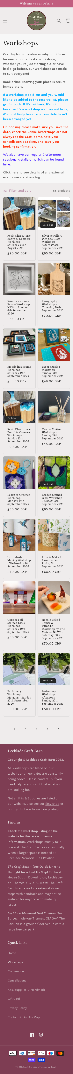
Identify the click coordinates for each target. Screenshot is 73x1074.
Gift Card (14, 998)
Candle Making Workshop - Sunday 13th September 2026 (52, 434)
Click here (10, 172)
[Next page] (58, 729)
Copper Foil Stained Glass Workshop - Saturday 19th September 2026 (18, 625)
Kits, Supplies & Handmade (27, 989)
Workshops (15, 962)
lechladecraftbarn (31, 1067)
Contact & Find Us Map (24, 1017)
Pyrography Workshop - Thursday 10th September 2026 (52, 306)
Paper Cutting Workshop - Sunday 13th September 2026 (52, 371)
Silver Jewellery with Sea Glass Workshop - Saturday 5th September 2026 (52, 241)
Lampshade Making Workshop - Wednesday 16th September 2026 (19, 562)
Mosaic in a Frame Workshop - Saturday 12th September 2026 (19, 371)
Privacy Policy (17, 1008)
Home (12, 953)
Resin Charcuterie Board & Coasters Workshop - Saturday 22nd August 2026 (19, 241)
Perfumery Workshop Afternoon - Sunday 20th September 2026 (52, 697)
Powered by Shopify (48, 1067)
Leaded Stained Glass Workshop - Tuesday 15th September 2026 (53, 499)
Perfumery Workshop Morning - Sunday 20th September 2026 (19, 697)
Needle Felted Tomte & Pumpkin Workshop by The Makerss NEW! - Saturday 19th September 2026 (53, 629)
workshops (21, 768)
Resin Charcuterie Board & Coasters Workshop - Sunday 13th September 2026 (19, 435)
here (6, 164)
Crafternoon (16, 971)
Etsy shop (52, 804)
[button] (5, 20)
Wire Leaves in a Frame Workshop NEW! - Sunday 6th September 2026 (18, 307)
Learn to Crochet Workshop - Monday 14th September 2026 (18, 499)
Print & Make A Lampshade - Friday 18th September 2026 (52, 562)
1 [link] (14, 729)
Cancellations (17, 980)
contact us (45, 779)
